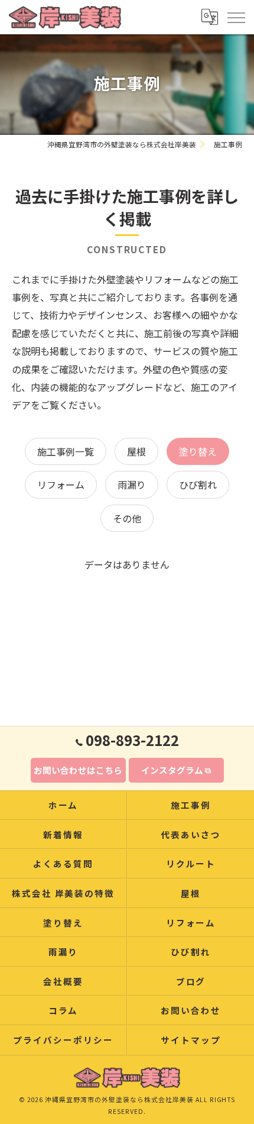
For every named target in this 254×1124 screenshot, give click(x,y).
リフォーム (60, 484)
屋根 (136, 451)
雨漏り (132, 484)
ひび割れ (198, 484)
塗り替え (198, 451)
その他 (127, 518)
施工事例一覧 (65, 451)
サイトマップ (191, 1039)
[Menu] (235, 17)
